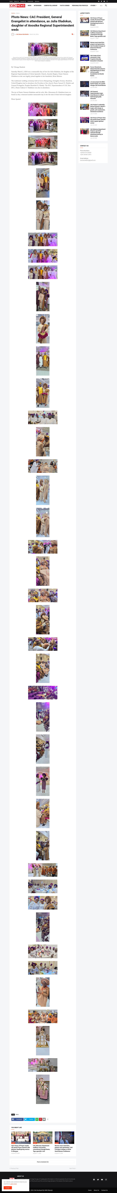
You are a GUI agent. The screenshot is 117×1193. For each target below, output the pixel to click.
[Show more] (47, 1119)
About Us (16, 1)
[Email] (44, 1119)
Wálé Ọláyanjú (49, 1190)
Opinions (37, 1)
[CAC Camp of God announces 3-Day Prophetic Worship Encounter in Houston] (84, 58)
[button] (101, 6)
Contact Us (23, 1)
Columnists (30, 1)
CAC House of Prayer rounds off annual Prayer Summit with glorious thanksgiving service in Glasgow (20, 1148)
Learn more (13, 1184)
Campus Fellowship (50, 5)
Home (11, 1)
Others (92, 5)
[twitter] (101, 1)
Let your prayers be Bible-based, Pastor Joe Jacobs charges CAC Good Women (98, 83)
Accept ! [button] (7, 1188)
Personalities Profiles (80, 5)
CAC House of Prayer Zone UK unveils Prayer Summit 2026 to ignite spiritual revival (98, 120)
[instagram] (107, 1)
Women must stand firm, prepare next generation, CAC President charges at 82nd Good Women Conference (64, 1148)
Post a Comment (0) (43, 1162)
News (29, 5)
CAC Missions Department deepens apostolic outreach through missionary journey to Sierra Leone (97, 132)
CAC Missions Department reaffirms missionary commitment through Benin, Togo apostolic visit (41, 1148)
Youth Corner (64, 5)
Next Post (72, 1168)
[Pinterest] (40, 1119)
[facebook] (98, 1)
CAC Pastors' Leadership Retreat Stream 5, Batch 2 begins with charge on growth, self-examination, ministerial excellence (97, 108)
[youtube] (104, 1)
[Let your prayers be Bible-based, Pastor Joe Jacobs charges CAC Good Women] (84, 84)
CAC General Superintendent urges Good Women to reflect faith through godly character (97, 95)
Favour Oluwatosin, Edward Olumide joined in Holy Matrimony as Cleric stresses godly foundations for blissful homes (97, 71)
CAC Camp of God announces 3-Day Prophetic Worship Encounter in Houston (96, 58)
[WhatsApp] (36, 1119)
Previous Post (14, 1168)
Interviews (37, 5)
